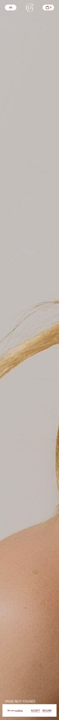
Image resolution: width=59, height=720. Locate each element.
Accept (35, 710)
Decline (47, 710)
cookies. (19, 710)
